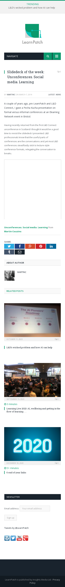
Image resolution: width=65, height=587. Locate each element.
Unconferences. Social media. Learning (26, 227)
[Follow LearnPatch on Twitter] (13, 539)
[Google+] (25, 539)
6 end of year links (16, 472)
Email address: (12, 508)
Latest (51, 94)
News (58, 94)
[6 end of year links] (32, 445)
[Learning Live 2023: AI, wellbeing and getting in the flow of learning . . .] (32, 381)
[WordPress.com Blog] (7, 539)
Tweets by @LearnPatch (16, 527)
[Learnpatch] (32, 33)
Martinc (11, 94)
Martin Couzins (12, 231)
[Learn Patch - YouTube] (19, 539)
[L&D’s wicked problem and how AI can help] (32, 321)
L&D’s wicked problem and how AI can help (31, 7)
